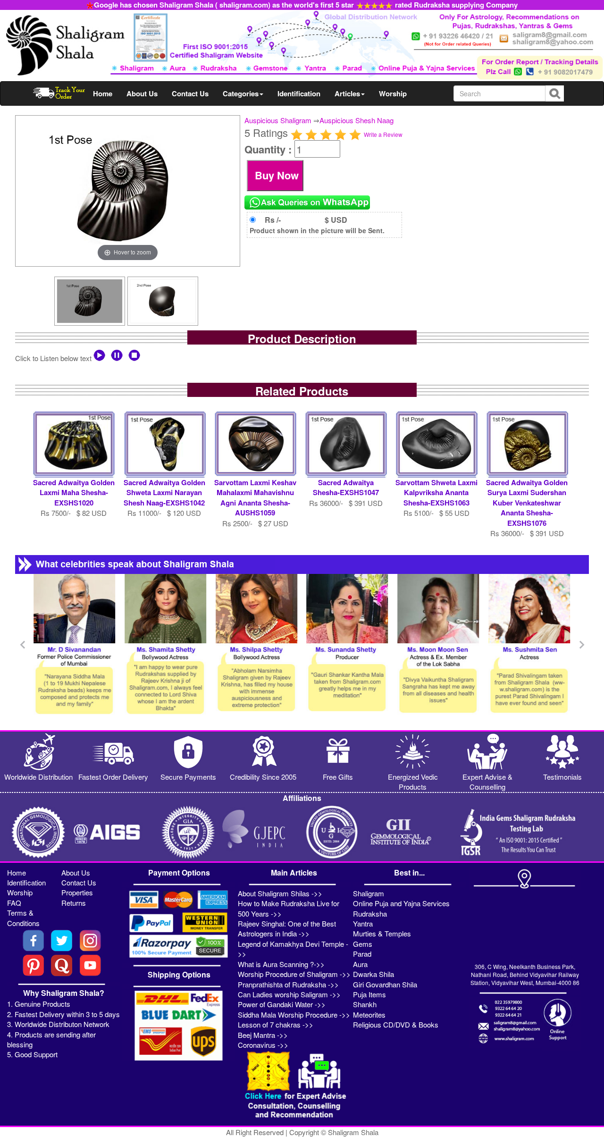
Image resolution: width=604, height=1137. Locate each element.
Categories (241, 93)
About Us (142, 93)
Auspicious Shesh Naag (356, 120)
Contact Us (190, 93)
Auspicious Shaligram (277, 120)
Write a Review (383, 134)
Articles (347, 93)
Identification (298, 93)
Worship (393, 93)
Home (102, 93)
